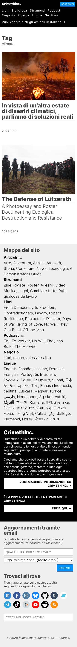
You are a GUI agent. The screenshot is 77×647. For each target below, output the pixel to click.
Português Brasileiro (38, 374)
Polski (26, 380)
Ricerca (23, 15)
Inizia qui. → (61, 508)
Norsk (27, 419)
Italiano (40, 369)
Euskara (25, 391)
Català (40, 413)
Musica (10, 291)
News (42, 268)
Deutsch (56, 369)
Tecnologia (58, 268)
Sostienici (67, 4)
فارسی (9, 397)
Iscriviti (65, 567)
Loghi (23, 291)
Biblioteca (19, 10)
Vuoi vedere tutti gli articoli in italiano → (34, 22)
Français (11, 374)
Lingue (37, 15)
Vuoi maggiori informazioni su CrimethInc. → (45, 483)
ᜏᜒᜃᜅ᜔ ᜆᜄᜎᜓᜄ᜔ (46, 419)
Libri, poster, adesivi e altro (27, 357)
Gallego (63, 413)
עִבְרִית (22, 408)
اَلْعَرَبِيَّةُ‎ (9, 402)
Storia (9, 268)
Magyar (40, 391)
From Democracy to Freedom (29, 307)
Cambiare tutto (43, 291)
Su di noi (52, 15)
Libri (5, 10)
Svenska (61, 402)
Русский (11, 380)
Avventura (22, 263)
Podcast (54, 10)
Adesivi (47, 285)
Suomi (57, 380)
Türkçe (55, 391)
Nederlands (27, 397)
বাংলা (49, 402)
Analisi (38, 263)
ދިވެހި (51, 413)
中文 (34, 385)
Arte (7, 263)
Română (37, 402)
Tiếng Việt (24, 413)
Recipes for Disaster (42, 318)
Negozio (8, 15)
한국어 (21, 402)
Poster (32, 285)
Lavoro (41, 313)
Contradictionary (18, 313)
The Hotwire (25, 346)
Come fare (25, 268)
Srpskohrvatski (52, 397)
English (10, 369)
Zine (7, 285)
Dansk (9, 408)
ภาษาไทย (36, 408)
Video (60, 285)
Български (19, 385)
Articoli (10, 257)
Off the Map (33, 330)
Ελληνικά (41, 380)
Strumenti (37, 10)
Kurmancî (12, 419)
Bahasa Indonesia (55, 385)
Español (25, 369)
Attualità (54, 263)
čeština (10, 391)
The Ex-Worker (17, 341)
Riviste (19, 285)
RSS (20, 257)
